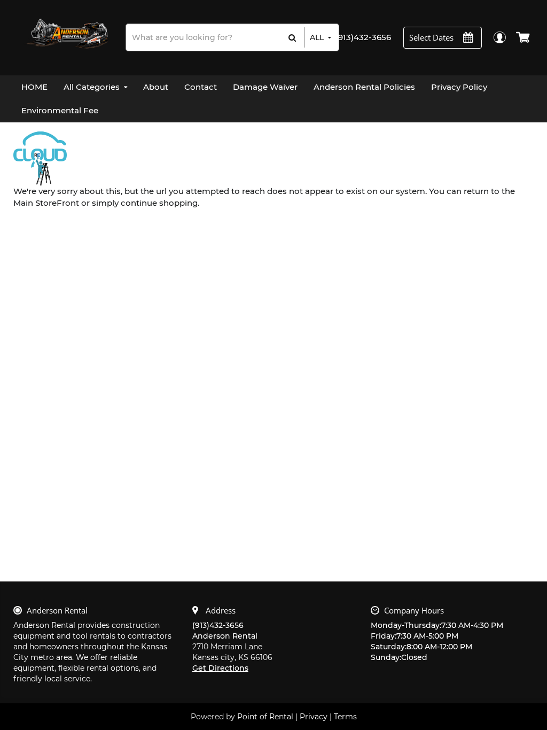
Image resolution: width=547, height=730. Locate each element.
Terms (345, 716)
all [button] (317, 37)
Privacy (313, 716)
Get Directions (220, 668)
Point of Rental (265, 716)
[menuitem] (34, 87)
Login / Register (499, 37)
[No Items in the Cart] (524, 37)
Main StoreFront (46, 203)
